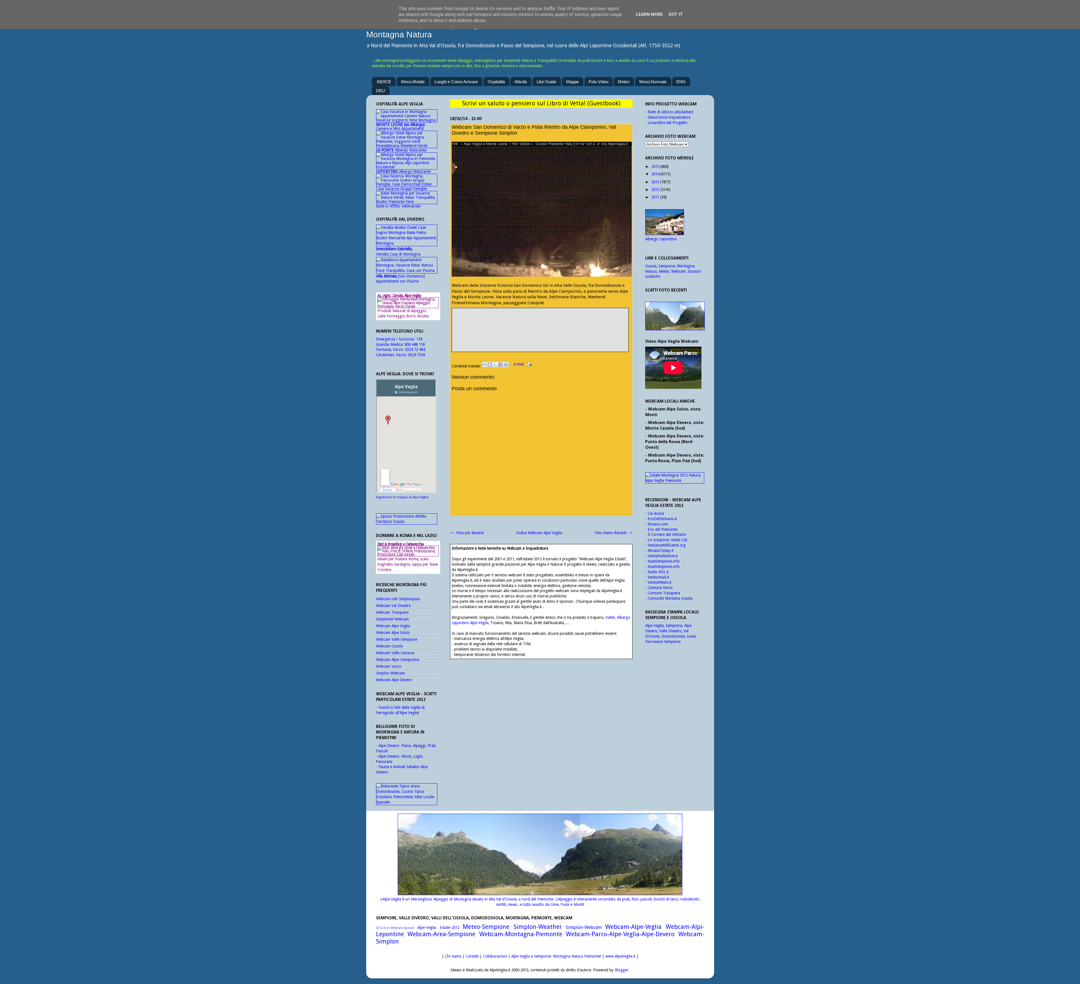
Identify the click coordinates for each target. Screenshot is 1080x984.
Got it (676, 14)
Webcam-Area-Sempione (441, 934)
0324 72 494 (415, 349)
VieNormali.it (658, 577)
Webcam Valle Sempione (396, 639)
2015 (655, 166)
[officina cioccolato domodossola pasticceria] (406, 802)
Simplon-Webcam (584, 927)
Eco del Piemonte (662, 529)
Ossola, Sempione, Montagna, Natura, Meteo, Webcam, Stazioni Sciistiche (673, 271)
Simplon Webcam (390, 673)
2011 (655, 197)
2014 (655, 174)
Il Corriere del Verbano (667, 534)
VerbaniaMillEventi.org (667, 545)
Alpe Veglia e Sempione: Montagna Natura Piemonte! (556, 956)
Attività (520, 81)
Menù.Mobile (413, 81)
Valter (610, 617)
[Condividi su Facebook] (500, 364)
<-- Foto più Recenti (467, 533)
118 (419, 339)
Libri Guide (546, 81)
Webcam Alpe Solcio (393, 632)
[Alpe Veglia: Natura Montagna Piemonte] (674, 316)
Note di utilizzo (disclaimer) (670, 112)
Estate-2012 (449, 927)
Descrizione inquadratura (669, 117)
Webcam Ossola (389, 646)
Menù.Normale (653, 81)
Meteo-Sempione (486, 926)
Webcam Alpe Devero (394, 680)
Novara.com (658, 524)
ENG (681, 81)
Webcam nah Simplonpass (398, 599)
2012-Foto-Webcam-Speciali (395, 928)
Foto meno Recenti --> (614, 533)
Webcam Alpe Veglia (393, 626)
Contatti (472, 956)
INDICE (384, 81)
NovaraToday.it (661, 550)
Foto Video (598, 81)
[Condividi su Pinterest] (506, 364)
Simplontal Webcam (392, 619)
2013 (655, 182)
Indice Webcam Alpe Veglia (539, 533)
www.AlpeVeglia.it (620, 956)
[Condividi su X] (495, 364)
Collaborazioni (495, 956)
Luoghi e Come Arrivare (456, 81)
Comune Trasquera (664, 593)
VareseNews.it (659, 582)
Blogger (621, 970)
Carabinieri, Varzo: (392, 355)
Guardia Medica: (390, 344)
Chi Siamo (453, 956)
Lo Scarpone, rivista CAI (667, 540)
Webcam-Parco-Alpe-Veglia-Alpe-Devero (620, 934)
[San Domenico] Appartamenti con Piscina (400, 279)
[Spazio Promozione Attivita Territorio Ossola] (406, 521)
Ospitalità (496, 81)
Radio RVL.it (658, 572)
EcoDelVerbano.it (662, 518)
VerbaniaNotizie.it (663, 556)
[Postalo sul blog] (490, 364)
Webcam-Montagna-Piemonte (520, 934)
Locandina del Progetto (667, 122)
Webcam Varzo (388, 666)
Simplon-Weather (538, 926)
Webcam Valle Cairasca (395, 653)
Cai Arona (656, 513)
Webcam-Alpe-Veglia (633, 926)
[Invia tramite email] (484, 364)
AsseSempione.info (664, 561)
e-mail (519, 364)
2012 (655, 189)
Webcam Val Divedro (393, 605)
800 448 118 (415, 344)
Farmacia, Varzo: (390, 349)
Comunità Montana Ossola (670, 598)
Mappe (572, 81)
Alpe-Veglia (426, 927)
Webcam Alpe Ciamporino (397, 659)
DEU (380, 90)
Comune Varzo (660, 587)
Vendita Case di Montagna (398, 251)
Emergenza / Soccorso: (396, 339)
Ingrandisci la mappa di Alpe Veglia (402, 497)
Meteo (623, 81)
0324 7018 (416, 355)
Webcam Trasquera (392, 612)
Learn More (649, 14)
